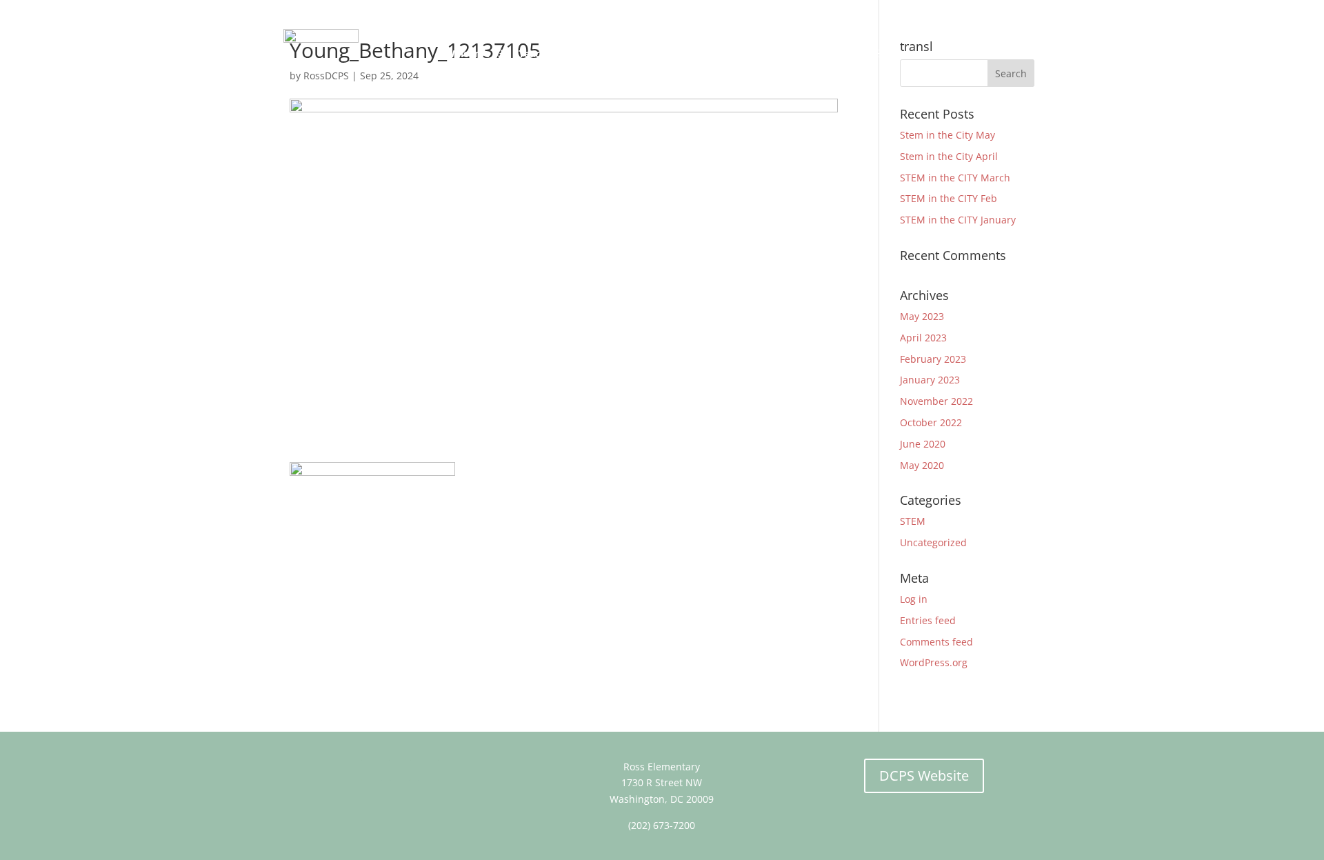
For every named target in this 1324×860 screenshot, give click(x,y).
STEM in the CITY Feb (948, 198)
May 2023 (922, 316)
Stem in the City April (949, 156)
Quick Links (993, 53)
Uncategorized (933, 542)
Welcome (467, 53)
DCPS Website (924, 775)
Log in (913, 599)
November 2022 (936, 401)
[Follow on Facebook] (372, 770)
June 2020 (922, 443)
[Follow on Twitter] (400, 770)
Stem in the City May (947, 134)
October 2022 (931, 422)
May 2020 (922, 465)
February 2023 (933, 359)
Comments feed (936, 641)
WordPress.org (933, 662)
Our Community (829, 53)
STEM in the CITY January (958, 219)
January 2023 (930, 379)
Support (916, 53)
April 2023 (923, 337)
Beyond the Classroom (708, 53)
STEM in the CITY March (955, 177)
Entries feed (928, 620)
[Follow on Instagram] (428, 770)
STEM (912, 521)
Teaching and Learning (572, 53)
